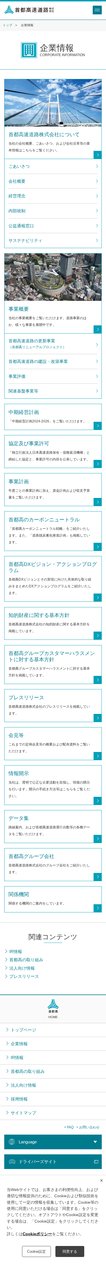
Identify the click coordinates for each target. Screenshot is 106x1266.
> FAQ (68, 1127)
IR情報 (17, 1057)
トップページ (23, 1029)
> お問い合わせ (87, 1127)
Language (28, 1141)
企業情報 (19, 1043)
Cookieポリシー (37, 1234)
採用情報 (19, 1099)
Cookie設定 (36, 1251)
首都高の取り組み (28, 1071)
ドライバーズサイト (38, 1161)
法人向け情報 (23, 1085)
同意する (69, 1251)
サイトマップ (23, 1112)
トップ (7, 25)
